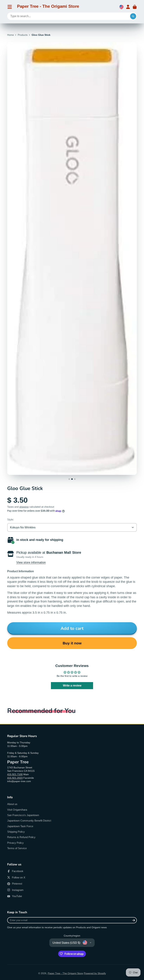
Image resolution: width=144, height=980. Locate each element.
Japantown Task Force (20, 826)
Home (10, 34)
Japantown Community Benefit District (29, 820)
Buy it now (72, 643)
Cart (135, 7)
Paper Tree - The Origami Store (65, 973)
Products (23, 34)
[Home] (48, 7)
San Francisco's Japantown (23, 815)
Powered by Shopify (95, 973)
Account (128, 7)
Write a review (72, 685)
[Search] (133, 16)
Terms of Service (17, 848)
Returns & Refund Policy (21, 837)
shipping (24, 506)
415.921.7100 (15, 774)
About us (12, 804)
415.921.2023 (15, 777)
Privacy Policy (15, 842)
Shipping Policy (16, 831)
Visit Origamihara (17, 809)
